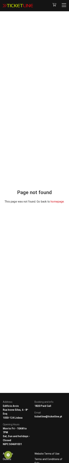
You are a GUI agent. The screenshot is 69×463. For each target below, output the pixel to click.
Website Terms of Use (46, 453)
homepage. (57, 201)
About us (8, 453)
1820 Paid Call (42, 406)
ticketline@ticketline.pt (48, 416)
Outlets (7, 459)
